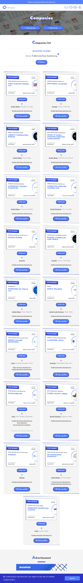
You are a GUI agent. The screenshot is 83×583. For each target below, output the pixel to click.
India (13, 363)
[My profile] (75, 7)
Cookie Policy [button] (9, 580)
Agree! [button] (72, 578)
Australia (22, 261)
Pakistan (22, 478)
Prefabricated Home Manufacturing (22, 111)
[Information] (71, 7)
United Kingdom (55, 209)
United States (15, 107)
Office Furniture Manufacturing (22, 367)
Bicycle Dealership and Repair (22, 425)
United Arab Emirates (56, 312)
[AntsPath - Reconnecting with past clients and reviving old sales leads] (41, 567)
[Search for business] (66, 7)
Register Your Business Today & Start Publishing (41, 2)
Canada (54, 107)
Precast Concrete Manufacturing (61, 482)
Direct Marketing (22, 423)
